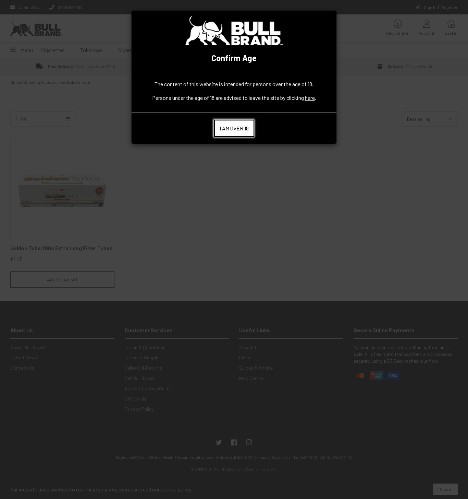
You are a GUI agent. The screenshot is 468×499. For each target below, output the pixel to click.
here (310, 97)
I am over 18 (234, 128)
